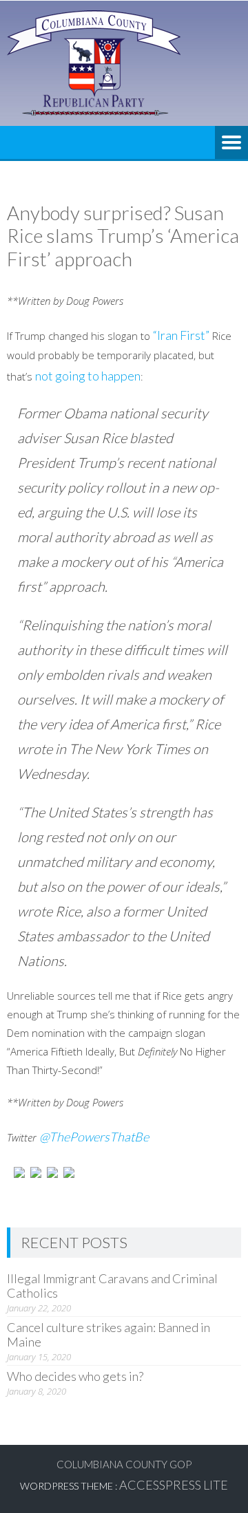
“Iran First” (181, 335)
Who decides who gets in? (75, 1376)
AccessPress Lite (173, 1484)
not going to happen (88, 375)
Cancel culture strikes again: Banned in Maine (108, 1334)
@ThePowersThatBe (94, 1136)
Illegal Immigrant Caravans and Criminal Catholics (112, 1285)
